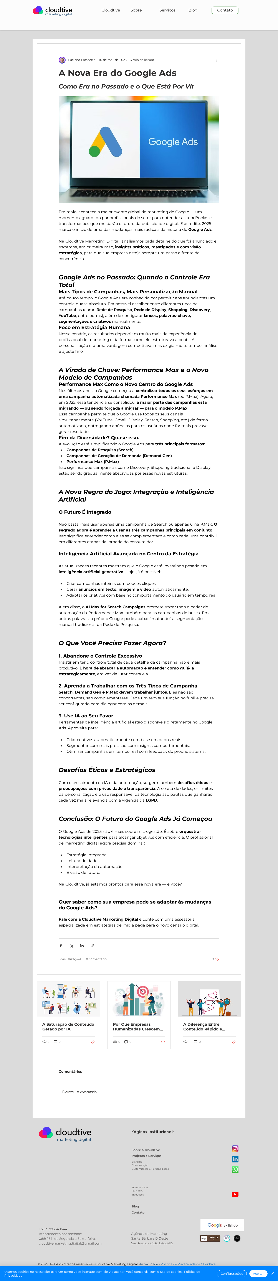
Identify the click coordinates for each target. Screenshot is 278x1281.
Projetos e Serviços (146, 1156)
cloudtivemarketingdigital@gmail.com (70, 1243)
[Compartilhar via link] (93, 946)
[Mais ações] (216, 60)
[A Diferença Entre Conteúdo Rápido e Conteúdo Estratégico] (209, 999)
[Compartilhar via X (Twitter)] (71, 946)
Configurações (232, 1274)
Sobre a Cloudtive (146, 1150)
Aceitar (258, 1274)
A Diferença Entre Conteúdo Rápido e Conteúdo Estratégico (205, 1027)
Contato (138, 1212)
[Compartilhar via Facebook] (61, 946)
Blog (135, 1206)
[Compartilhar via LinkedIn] (82, 946)
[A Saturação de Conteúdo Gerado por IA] (68, 999)
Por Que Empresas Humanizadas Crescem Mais (136, 1027)
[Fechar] (272, 1274)
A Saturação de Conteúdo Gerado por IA (68, 1027)
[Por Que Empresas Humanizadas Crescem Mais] (139, 999)
